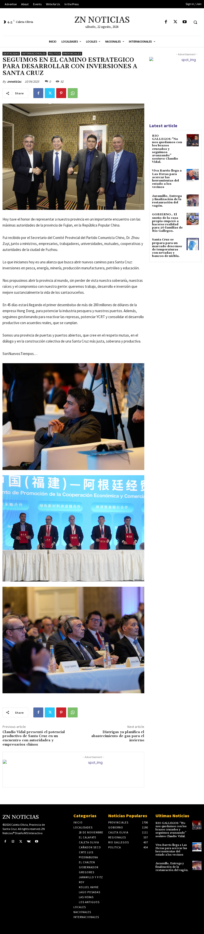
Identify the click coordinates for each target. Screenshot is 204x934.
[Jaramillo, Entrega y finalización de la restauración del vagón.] (193, 200)
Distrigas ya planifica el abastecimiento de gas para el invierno (117, 736)
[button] (195, 22)
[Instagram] (13, 841)
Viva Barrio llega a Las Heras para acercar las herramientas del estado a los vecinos (167, 179)
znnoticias (14, 81)
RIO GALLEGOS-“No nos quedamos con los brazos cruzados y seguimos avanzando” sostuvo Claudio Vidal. (167, 149)
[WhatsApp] (73, 93)
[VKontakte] (29, 841)
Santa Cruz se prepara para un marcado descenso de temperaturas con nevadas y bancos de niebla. (167, 248)
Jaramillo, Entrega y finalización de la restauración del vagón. (167, 201)
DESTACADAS (11, 53)
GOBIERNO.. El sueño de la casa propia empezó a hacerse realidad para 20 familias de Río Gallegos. (167, 223)
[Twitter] (175, 22)
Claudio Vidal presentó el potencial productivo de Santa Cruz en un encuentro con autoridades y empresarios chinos (33, 738)
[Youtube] (184, 22)
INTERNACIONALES (34, 53)
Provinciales (72, 53)
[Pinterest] (61, 93)
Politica (54, 53)
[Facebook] (166, 22)
